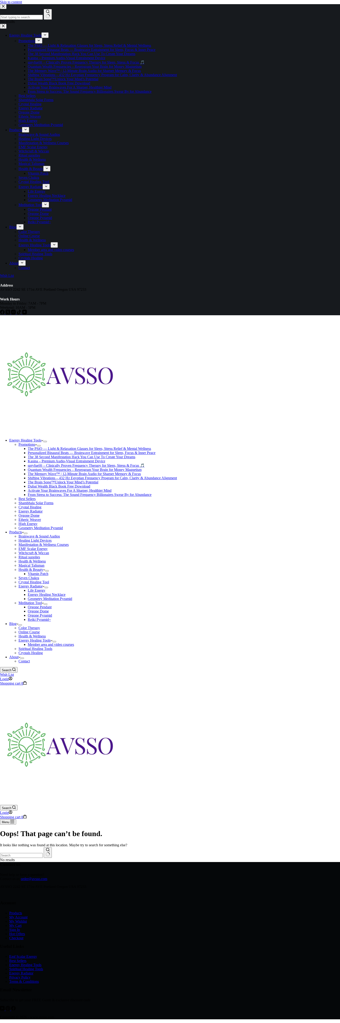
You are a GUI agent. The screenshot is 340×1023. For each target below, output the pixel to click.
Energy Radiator (31, 511)
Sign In (14, 930)
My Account (18, 917)
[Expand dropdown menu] (45, 441)
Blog (12, 624)
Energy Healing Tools (25, 440)
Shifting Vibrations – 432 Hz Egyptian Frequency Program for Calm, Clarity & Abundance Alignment (102, 478)
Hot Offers (17, 934)
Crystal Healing (30, 507)
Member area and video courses (51, 644)
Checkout (16, 938)
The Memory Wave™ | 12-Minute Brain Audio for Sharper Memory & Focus (84, 474)
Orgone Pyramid (40, 615)
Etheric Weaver (30, 520)
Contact (24, 661)
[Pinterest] (8, 1009)
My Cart (15, 925)
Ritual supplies (29, 557)
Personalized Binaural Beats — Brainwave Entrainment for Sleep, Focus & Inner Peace (91, 453)
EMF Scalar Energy (33, 549)
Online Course (29, 632)
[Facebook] (13, 1009)
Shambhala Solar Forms (36, 503)
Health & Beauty (31, 570)
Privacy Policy (20, 977)
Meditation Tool (30, 603)
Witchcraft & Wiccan (34, 553)
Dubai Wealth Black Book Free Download (59, 486)
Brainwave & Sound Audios (39, 536)
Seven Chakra (29, 578)
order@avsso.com (34, 879)
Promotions (27, 444)
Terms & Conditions (24, 981)
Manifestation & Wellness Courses (44, 545)
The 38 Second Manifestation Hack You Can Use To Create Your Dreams (81, 457)
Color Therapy (29, 628)
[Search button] (48, 852)
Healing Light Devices (35, 540)
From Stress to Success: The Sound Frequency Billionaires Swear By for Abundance (89, 495)
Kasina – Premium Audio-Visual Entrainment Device (66, 461)
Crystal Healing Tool (34, 582)
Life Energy (36, 590)
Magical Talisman (31, 565)
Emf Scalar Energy (23, 956)
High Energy (28, 524)
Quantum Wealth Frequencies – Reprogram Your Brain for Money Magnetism (85, 470)
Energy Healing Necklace (46, 594)
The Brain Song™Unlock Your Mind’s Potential (63, 482)
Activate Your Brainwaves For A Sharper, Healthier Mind (69, 490)
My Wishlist (18, 921)
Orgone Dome (29, 515)
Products (15, 532)
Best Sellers (27, 499)
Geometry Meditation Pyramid (41, 528)
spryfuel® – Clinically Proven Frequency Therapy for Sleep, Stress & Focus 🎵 (86, 465)
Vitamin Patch (38, 574)
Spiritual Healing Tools (35, 649)
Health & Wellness (32, 561)
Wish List (7, 675)
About (14, 657)
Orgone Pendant (40, 607)
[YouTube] (3, 1009)
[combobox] (21, 855)
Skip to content (11, 2)
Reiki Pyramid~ (39, 619)
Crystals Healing (31, 653)
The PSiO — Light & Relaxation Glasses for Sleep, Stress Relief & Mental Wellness (89, 449)
